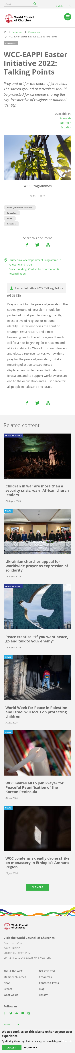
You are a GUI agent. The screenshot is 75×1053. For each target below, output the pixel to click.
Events (8, 989)
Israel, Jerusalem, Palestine (19, 207)
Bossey (43, 995)
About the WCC (13, 971)
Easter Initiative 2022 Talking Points (39, 288)
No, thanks (30, 1047)
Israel (9, 218)
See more (37, 887)
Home (5, 32)
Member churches (15, 977)
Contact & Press (49, 983)
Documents (34, 31)
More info (67, 1041)
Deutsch (65, 123)
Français (65, 118)
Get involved (47, 971)
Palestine (11, 223)
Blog (41, 989)
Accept (11, 1047)
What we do (11, 995)
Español (65, 127)
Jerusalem (12, 213)
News (7, 983)
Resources (17, 31)
